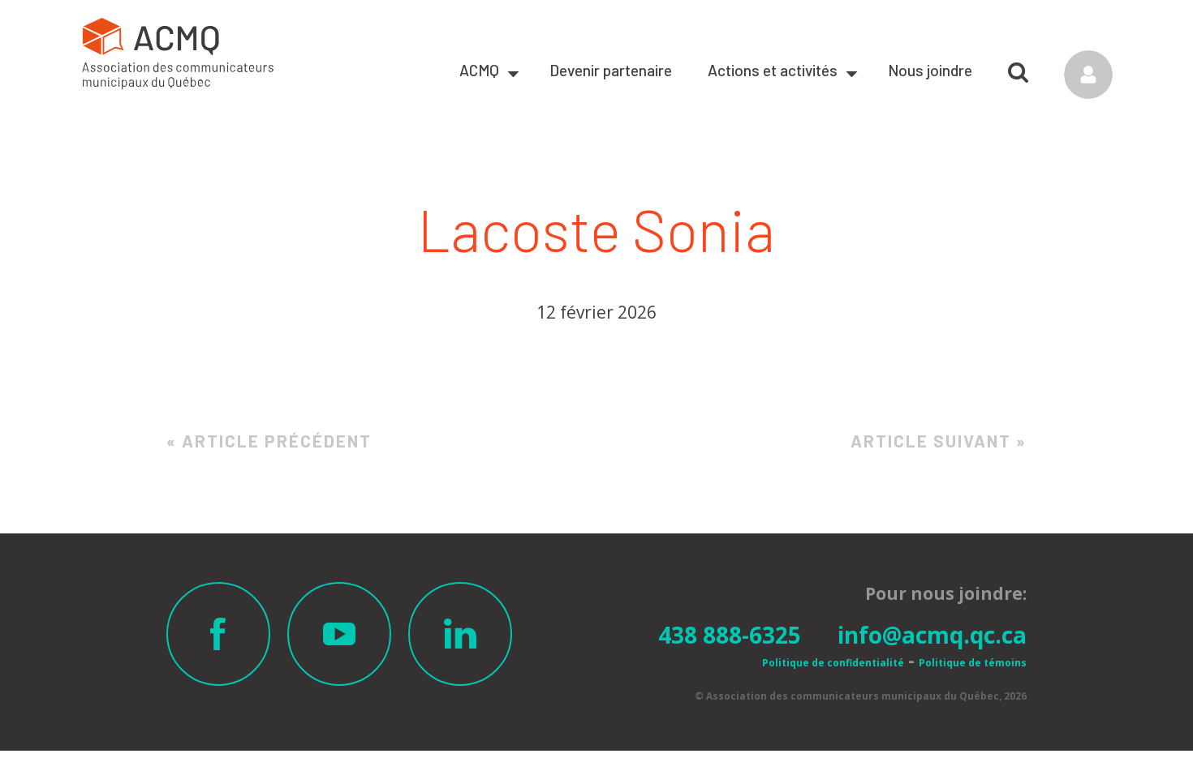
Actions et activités (773, 70)
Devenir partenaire (610, 70)
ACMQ (479, 70)
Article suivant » (939, 440)
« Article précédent (269, 440)
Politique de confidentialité (833, 663)
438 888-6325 (729, 634)
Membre (1088, 74)
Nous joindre (930, 70)
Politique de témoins (973, 663)
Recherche (1018, 66)
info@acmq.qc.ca (932, 634)
